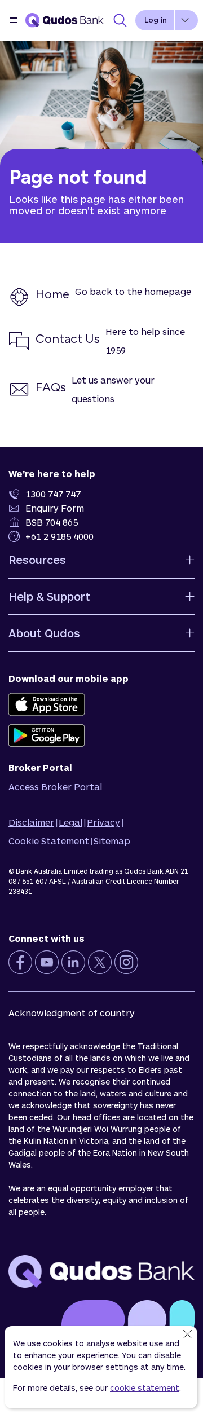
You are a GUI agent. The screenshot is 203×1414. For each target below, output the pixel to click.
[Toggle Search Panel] (120, 20)
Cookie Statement (48, 840)
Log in (155, 19)
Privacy (103, 822)
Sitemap (112, 840)
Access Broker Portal (55, 786)
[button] (13, 20)
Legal (70, 822)
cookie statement (144, 1388)
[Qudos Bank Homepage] (64, 20)
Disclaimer (31, 822)
